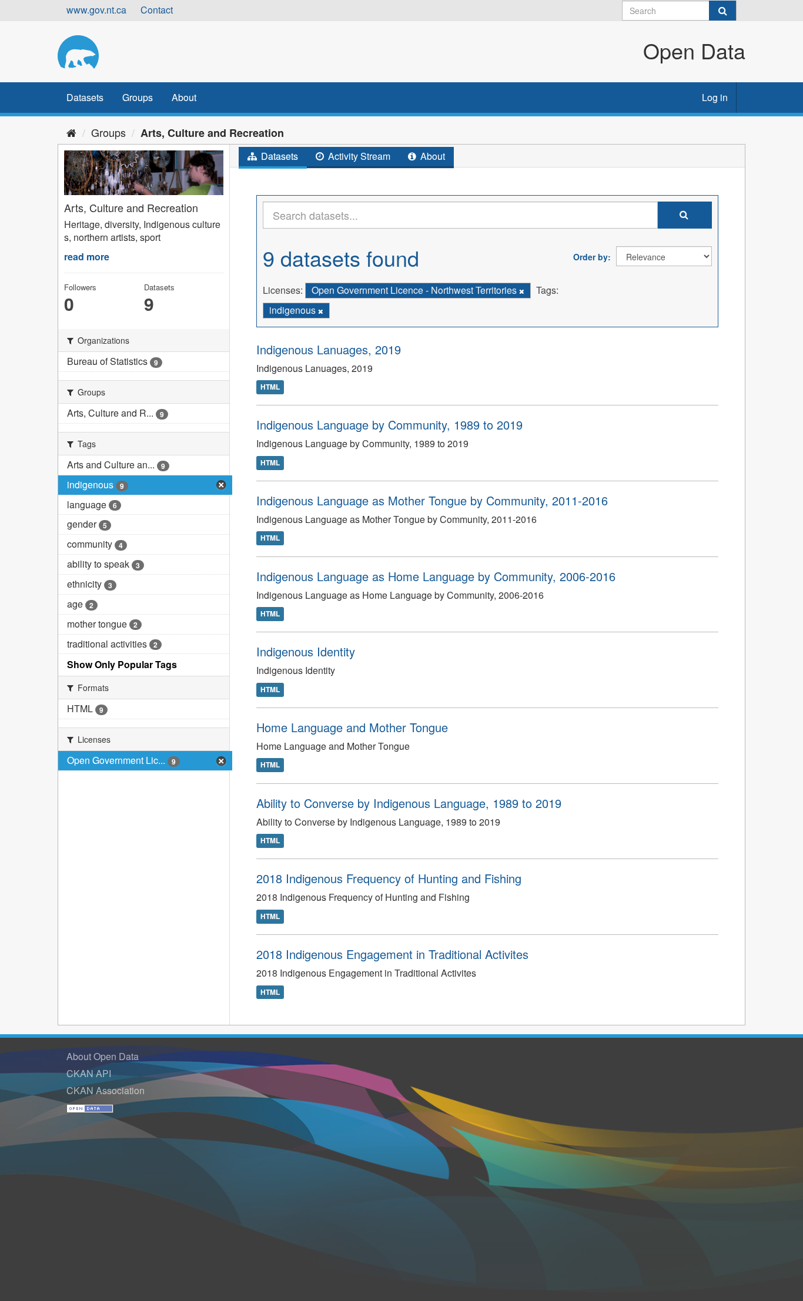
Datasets (84, 97)
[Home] (71, 132)
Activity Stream (358, 156)
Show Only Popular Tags (122, 664)
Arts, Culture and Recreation (212, 132)
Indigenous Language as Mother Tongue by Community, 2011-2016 (432, 500)
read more (86, 256)
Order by (590, 257)
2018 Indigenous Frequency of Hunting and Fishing (388, 878)
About (184, 97)
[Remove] (521, 291)
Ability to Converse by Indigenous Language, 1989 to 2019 (408, 803)
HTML (270, 386)
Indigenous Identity (305, 651)
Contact (156, 9)
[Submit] (722, 11)
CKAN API (88, 1073)
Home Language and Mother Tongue (352, 727)
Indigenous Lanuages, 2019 (328, 349)
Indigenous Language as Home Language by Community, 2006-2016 (435, 576)
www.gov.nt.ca (96, 9)
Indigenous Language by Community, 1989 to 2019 (389, 424)
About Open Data (102, 1056)
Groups (137, 97)
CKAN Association (105, 1090)
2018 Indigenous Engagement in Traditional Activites (392, 954)
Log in (715, 97)
